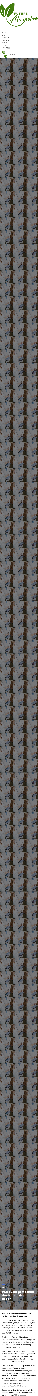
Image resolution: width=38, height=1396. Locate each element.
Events (4, 1287)
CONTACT (5, 45)
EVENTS (4, 43)
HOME (4, 33)
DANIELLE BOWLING (9, 1303)
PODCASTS (6, 40)
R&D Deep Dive (7, 1325)
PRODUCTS (6, 38)
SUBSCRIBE (6, 48)
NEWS (4, 35)
